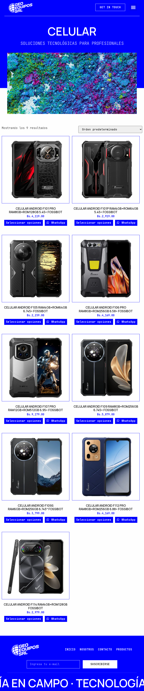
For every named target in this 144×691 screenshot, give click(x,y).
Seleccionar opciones (23, 223)
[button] (133, 7)
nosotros (87, 649)
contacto (105, 649)
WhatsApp (57, 223)
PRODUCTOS (124, 649)
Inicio (70, 649)
